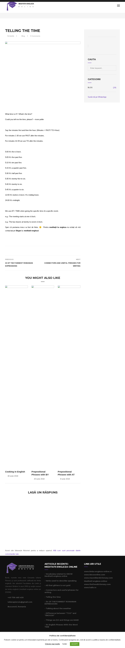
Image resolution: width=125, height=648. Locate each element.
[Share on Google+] (42, 250)
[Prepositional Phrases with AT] (69, 377)
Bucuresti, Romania (17, 607)
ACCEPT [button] (74, 644)
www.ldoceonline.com (94, 575)
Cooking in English (15, 472)
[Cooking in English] (16, 377)
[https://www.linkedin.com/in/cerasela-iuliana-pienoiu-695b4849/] (12, 613)
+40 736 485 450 (16, 597)
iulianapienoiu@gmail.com (20, 602)
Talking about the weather (58, 608)
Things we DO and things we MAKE (62, 620)
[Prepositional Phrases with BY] (42, 377)
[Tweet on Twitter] (39, 250)
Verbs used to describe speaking (61, 581)
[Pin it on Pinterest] (46, 250)
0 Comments (35, 36)
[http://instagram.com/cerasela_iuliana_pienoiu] (15, 613)
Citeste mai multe (52, 644)
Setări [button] (64, 644)
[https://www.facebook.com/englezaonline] (6, 613)
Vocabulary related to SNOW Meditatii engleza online (59, 575)
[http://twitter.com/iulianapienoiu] (9, 613)
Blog (23, 36)
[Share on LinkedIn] (49, 250)
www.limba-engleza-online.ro (98, 571)
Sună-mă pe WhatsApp (97, 97)
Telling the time (53, 597)
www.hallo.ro (90, 587)
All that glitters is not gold (58, 585)
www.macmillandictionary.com (98, 578)
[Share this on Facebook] (36, 250)
